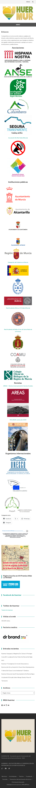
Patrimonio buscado (18, 782)
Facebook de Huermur (12, 595)
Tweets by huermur (7, 610)
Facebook (29, 776)
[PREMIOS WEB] (10, 584)
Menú (28, 2)
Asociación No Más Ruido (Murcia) (18, 138)
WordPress (25, 784)
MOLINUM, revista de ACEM (18, 420)
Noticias (4, 776)
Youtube (4, 779)
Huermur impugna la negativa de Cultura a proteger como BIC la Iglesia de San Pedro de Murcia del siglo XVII (16, 657)
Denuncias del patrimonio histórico (20, 779)
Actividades (13, 776)
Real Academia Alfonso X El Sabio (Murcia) (18, 308)
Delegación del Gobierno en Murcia (18, 262)
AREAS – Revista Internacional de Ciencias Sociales (18, 386)
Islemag (9, 784)
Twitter (21, 776)
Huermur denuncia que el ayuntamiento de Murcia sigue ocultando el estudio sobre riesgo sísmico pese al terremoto (17, 677)
